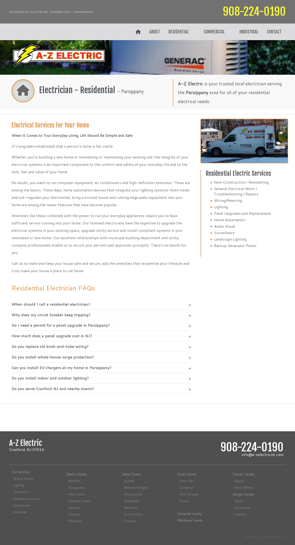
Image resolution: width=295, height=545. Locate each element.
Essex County (187, 474)
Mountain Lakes (79, 501)
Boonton (74, 481)
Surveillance (224, 232)
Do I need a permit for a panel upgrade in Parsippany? (61, 325)
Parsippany (76, 487)
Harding (74, 507)
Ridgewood (242, 507)
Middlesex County (190, 520)
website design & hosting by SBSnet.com (265, 537)
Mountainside (133, 494)
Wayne (239, 481)
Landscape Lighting (230, 239)
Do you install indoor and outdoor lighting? (50, 378)
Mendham (75, 521)
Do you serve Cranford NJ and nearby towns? (53, 389)
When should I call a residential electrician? (51, 304)
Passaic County (243, 474)
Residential (178, 32)
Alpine (238, 501)
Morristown (76, 494)
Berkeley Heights (136, 487)
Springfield (131, 501)
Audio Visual (224, 226)
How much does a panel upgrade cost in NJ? (52, 336)
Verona (184, 501)
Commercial (214, 32)
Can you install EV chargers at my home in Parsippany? (61, 368)
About (154, 32)
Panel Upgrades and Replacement (242, 213)
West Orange (188, 494)
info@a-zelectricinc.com (262, 454)
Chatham (74, 514)
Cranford (130, 521)
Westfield (130, 507)
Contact (274, 32)
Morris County (77, 474)
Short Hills (186, 481)
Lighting (221, 206)
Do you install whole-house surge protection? (53, 357)
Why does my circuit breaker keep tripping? (51, 315)
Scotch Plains (133, 514)
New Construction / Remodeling (241, 182)
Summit (129, 481)
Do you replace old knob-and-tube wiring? (50, 346)
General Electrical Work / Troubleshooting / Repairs (236, 191)
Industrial (248, 32)
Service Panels (23, 478)
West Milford (243, 487)
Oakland (240, 514)
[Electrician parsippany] (138, 32)
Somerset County (189, 513)
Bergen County (243, 494)
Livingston (186, 487)
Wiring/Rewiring (228, 200)
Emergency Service (26, 498)
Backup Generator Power (235, 245)
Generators (21, 492)
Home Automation (229, 219)
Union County (131, 474)
